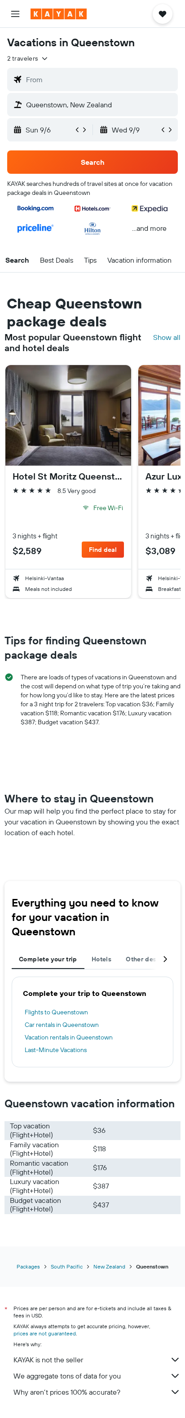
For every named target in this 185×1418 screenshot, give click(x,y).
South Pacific (67, 1266)
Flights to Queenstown (56, 1012)
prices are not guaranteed (44, 1333)
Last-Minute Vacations (56, 1050)
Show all (167, 337)
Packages (28, 1266)
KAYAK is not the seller (48, 1359)
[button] (15, 14)
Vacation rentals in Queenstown (69, 1037)
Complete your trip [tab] (48, 959)
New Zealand (109, 1266)
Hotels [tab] (101, 959)
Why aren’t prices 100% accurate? (66, 1391)
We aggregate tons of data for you (67, 1375)
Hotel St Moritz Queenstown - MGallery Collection (68, 476)
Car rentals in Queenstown (62, 1025)
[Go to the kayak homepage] (59, 14)
